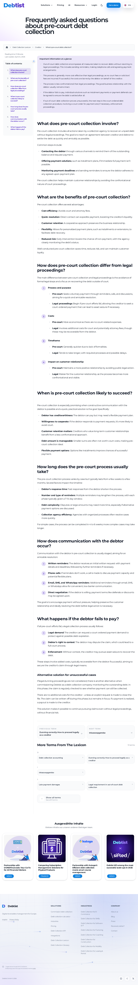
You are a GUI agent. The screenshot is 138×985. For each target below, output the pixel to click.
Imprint (4, 920)
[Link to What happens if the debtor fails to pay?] (121, 619)
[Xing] (127, 978)
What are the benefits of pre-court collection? (20, 79)
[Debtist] (14, 5)
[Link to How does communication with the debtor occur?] (53, 546)
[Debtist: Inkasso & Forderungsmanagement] (7, 47)
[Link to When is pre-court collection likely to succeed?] (39, 398)
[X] (133, 978)
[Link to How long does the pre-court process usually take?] (50, 472)
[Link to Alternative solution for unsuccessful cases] (98, 675)
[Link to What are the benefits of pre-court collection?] (132, 197)
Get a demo (113, 5)
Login (94, 5)
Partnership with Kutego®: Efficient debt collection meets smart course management (85, 869)
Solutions (46, 5)
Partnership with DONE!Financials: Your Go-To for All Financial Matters (17, 867)
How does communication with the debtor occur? (19, 119)
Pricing (60, 5)
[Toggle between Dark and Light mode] (101, 5)
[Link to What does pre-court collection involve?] (121, 124)
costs (34, 968)
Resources (80, 5)
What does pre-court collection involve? (19, 71)
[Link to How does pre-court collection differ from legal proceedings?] (67, 270)
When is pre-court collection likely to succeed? (17, 98)
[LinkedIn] (120, 978)
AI (69, 5)
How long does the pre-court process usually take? (19, 109)
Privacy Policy (14, 920)
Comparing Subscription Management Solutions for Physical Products (50, 867)
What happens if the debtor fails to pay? (18, 128)
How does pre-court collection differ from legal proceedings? (18, 88)
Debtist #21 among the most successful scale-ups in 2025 (120, 866)
